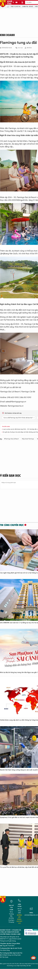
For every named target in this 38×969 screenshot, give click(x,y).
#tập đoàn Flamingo (28, 439)
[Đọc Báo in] (23, 2)
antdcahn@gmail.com (31, 915)
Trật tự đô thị (15, 6)
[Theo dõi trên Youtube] (16, 2)
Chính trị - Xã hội (27, 6)
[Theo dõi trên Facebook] (13, 2)
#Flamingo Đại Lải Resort (11, 439)
